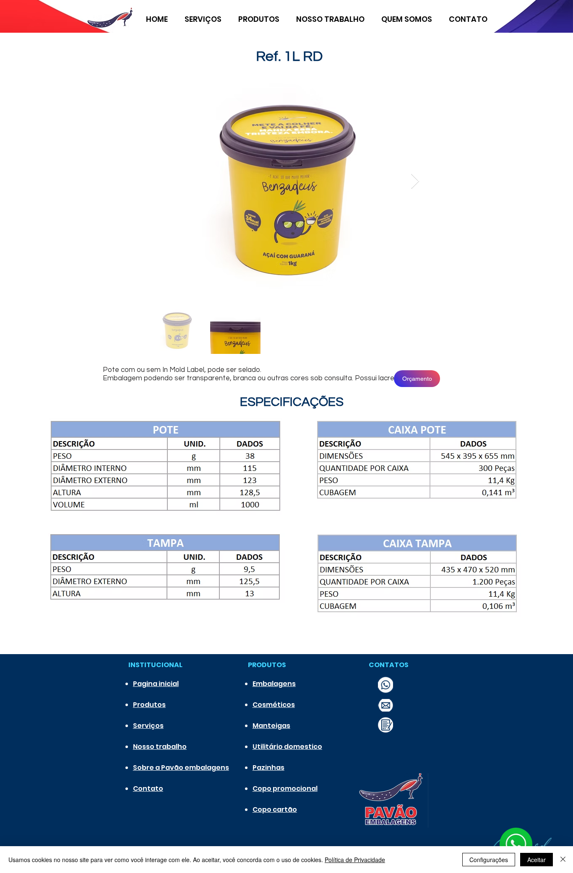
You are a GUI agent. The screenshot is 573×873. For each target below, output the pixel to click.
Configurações (488, 859)
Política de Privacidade (355, 859)
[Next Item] (415, 181)
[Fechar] (563, 859)
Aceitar (536, 859)
